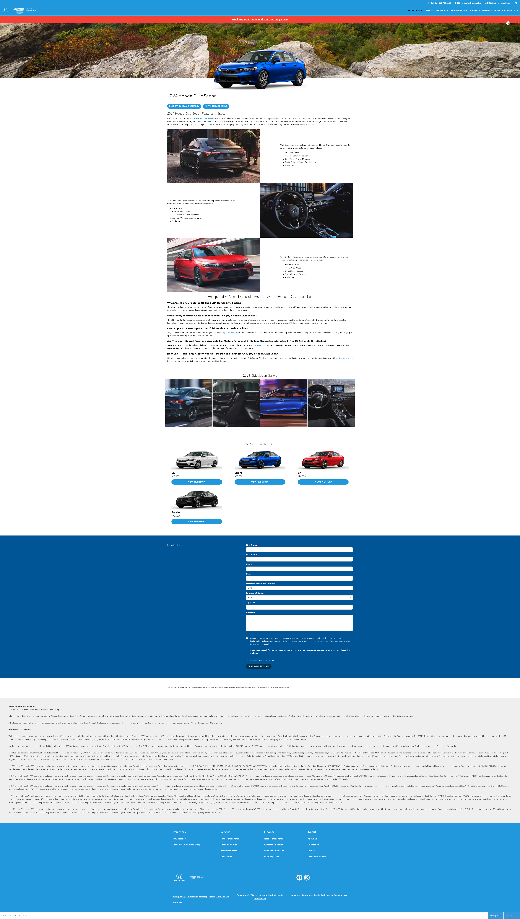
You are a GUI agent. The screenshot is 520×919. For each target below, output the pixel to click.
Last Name (252, 555)
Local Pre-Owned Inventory (186, 845)
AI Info (212, 897)
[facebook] (299, 878)
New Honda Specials (216, 106)
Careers (311, 851)
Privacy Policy (179, 897)
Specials (474, 10)
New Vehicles (179, 839)
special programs (262, 345)
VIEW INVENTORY (196, 482)
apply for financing (230, 333)
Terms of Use (222, 897)
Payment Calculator (274, 851)
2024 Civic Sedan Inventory (184, 106)
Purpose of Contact (256, 593)
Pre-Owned (440, 10)
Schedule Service (228, 845)
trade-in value (346, 358)
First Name (252, 545)
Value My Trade (271, 857)
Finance (486, 10)
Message (251, 612)
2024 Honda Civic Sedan (201, 119)
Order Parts (226, 857)
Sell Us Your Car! (415, 10)
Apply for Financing (273, 845)
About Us (511, 10)
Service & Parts (458, 10)
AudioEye (177, 903)
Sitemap (203, 897)
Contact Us (313, 845)
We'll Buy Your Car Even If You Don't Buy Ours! (260, 19)
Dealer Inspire (340, 895)
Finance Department (274, 839)
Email (249, 564)
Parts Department (229, 851)
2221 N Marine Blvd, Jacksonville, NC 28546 (476, 3)
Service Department (230, 839)
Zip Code (250, 603)
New (428, 10)
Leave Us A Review (317, 857)
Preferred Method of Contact (261, 584)
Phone (249, 574)
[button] (516, 3)
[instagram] (307, 878)
